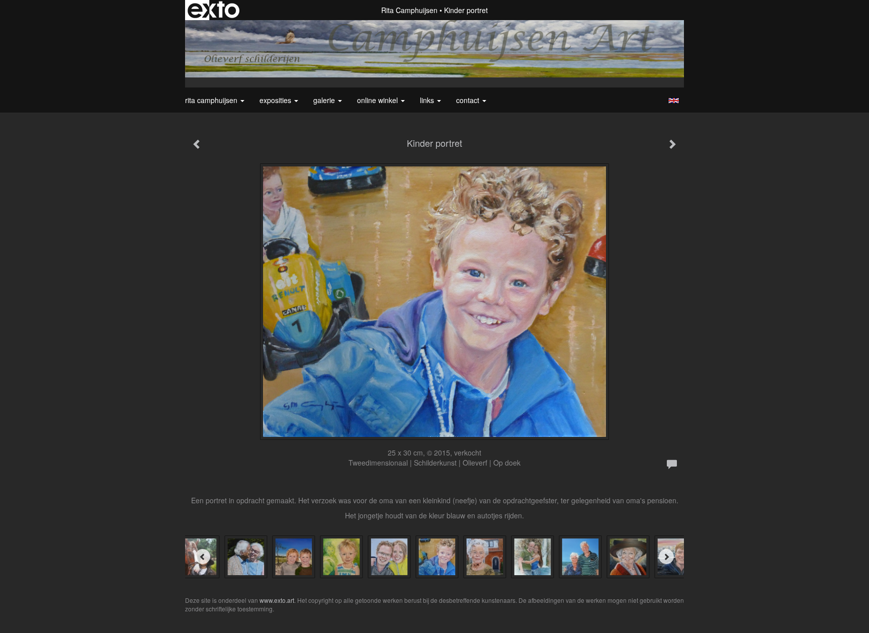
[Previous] (202, 556)
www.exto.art (276, 600)
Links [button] (428, 100)
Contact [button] (468, 100)
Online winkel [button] (378, 100)
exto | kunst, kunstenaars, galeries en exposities (213, 10)
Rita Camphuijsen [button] (212, 100)
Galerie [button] (325, 100)
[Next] (666, 556)
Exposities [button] (276, 100)
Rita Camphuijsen (409, 10)
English (673, 101)
